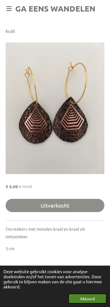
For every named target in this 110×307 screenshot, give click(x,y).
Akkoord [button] (87, 298)
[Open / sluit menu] (9, 8)
